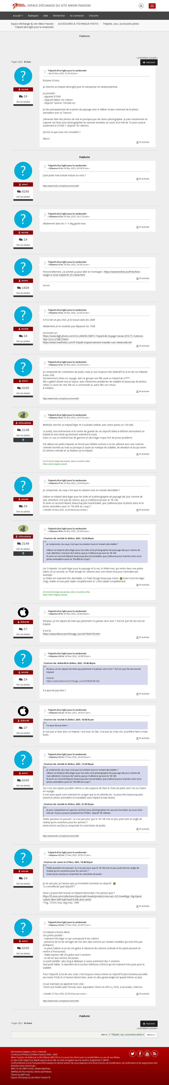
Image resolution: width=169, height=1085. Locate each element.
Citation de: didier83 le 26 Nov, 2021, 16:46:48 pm (69, 663)
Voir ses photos (23, 102)
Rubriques (33, 15)
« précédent (142, 57)
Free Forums (27, 1072)
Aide (45, 15)
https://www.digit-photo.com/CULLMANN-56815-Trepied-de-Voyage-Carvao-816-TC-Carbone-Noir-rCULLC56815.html (93, 337)
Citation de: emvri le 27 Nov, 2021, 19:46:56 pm (68, 862)
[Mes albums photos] (23, 440)
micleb (24, 89)
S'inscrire (93, 15)
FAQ (34, 1051)
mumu (24, 280)
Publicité (42, 1051)
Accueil (17, 15)
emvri (25, 184)
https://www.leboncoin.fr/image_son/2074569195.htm (71, 633)
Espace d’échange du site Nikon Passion (59, 5)
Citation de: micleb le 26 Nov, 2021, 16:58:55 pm (69, 719)
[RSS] (155, 1054)
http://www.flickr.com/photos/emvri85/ (61, 185)
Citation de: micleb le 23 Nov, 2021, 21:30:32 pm (69, 804)
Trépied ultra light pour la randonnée (67, 70)
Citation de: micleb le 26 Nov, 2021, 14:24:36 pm (69, 538)
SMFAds (14, 1072)
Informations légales (20, 1051)
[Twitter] (132, 1054)
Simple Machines (42, 1068)
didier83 (24, 622)
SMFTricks (25, 1074)
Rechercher (59, 15)
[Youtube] (147, 1054)
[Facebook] (140, 1054)
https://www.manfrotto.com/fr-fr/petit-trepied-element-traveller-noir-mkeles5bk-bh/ (87, 342)
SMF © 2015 (28, 1068)
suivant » (153, 57)
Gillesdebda (24, 423)
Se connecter (77, 15)
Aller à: (104, 1035)
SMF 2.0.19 (16, 1068)
